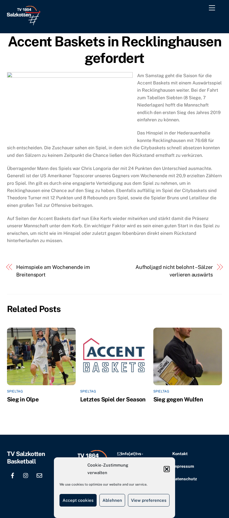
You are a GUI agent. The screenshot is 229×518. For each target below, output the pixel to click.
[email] (39, 474)
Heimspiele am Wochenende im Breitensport (53, 270)
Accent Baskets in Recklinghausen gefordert (114, 49)
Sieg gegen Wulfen (178, 399)
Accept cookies (78, 500)
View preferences (148, 500)
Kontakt (180, 453)
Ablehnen (112, 500)
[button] (167, 469)
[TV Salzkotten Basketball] (23, 23)
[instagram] (26, 474)
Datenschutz (184, 478)
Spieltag (15, 391)
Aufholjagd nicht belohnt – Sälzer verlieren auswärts (174, 270)
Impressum (183, 466)
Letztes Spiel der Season (112, 399)
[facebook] (12, 474)
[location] (12, 486)
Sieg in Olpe (23, 399)
